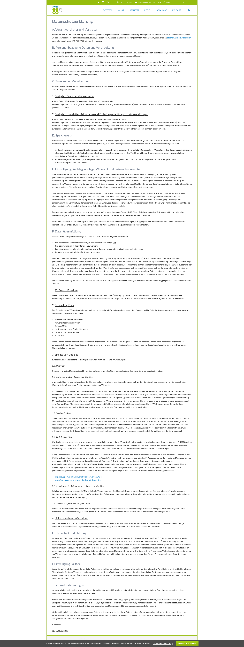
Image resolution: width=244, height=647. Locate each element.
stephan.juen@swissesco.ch (179, 37)
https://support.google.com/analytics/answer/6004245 (79, 476)
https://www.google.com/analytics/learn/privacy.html (78, 480)
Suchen (189, 10)
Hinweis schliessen (187, 643)
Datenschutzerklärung (163, 643)
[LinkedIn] (103, 2)
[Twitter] (98, 2)
